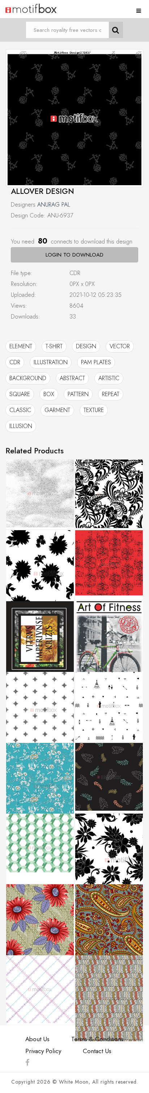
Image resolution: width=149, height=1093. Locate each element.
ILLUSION (20, 426)
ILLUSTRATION (51, 362)
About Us (37, 1039)
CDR (14, 362)
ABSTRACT (72, 378)
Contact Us (97, 1051)
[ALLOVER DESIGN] (74, 118)
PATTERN (78, 394)
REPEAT (110, 394)
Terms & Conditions (97, 1039)
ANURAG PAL (53, 204)
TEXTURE (94, 410)
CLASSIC (20, 410)
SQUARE (19, 394)
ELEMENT (20, 346)
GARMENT (57, 410)
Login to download (74, 255)
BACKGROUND (27, 378)
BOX (48, 394)
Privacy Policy (43, 1051)
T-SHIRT (54, 346)
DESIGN (86, 346)
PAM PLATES (96, 362)
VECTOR (120, 346)
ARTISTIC (108, 378)
